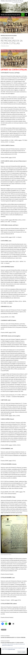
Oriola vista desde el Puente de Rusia (11, 14)
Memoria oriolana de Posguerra (9, 35)
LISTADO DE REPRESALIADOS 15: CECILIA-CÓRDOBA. (13, 636)
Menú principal (26, 14)
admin (7, 45)
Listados (4, 629)
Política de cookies (11, 649)
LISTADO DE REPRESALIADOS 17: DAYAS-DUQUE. (12, 641)
